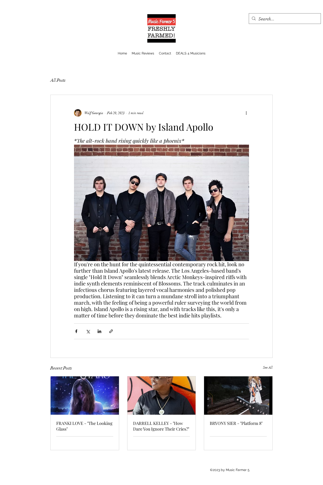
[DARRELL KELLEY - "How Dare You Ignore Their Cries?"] (161, 395)
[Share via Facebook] (76, 331)
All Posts (57, 80)
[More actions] (246, 113)
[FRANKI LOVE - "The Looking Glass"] (85, 395)
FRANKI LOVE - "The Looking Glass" (84, 426)
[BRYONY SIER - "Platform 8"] (238, 395)
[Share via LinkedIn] (99, 331)
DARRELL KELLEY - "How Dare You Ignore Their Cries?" (161, 426)
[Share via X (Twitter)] (88, 331)
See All (268, 367)
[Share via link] (111, 331)
